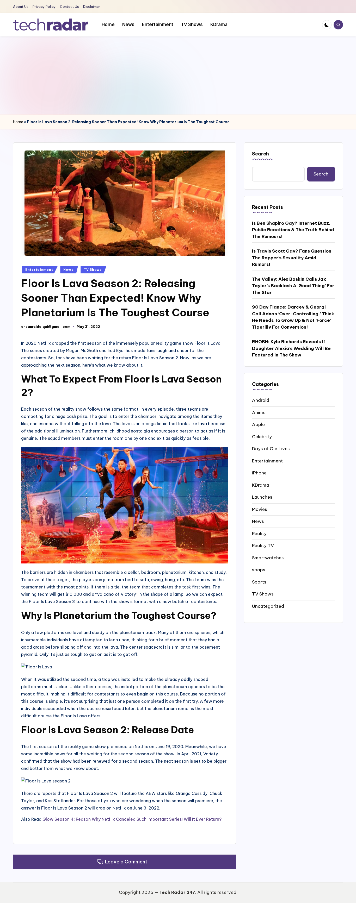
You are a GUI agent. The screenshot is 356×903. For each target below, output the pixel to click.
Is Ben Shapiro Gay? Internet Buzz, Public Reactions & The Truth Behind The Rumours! (293, 229)
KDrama (260, 485)
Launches (262, 497)
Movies (259, 509)
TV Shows (93, 270)
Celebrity (262, 436)
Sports (259, 582)
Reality (259, 533)
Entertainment (39, 270)
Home (18, 122)
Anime (259, 412)
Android (260, 400)
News (68, 270)
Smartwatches (268, 557)
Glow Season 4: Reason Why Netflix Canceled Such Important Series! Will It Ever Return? (132, 819)
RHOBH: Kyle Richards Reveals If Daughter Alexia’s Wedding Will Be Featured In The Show (291, 348)
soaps (258, 569)
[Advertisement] (178, 75)
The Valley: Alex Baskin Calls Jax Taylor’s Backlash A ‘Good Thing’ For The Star (293, 285)
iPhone (259, 472)
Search (260, 154)
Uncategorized (268, 606)
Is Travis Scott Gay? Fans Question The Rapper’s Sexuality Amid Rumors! (291, 257)
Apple (258, 424)
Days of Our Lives (271, 448)
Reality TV (263, 545)
